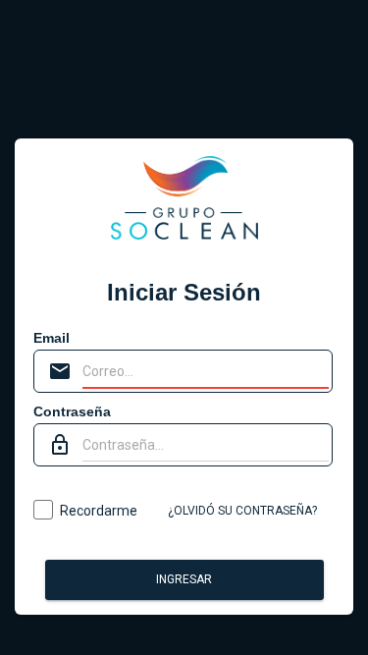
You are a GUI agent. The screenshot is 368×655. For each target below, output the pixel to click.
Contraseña (72, 412)
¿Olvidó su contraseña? (242, 511)
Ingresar (184, 579)
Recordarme (98, 511)
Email (51, 338)
